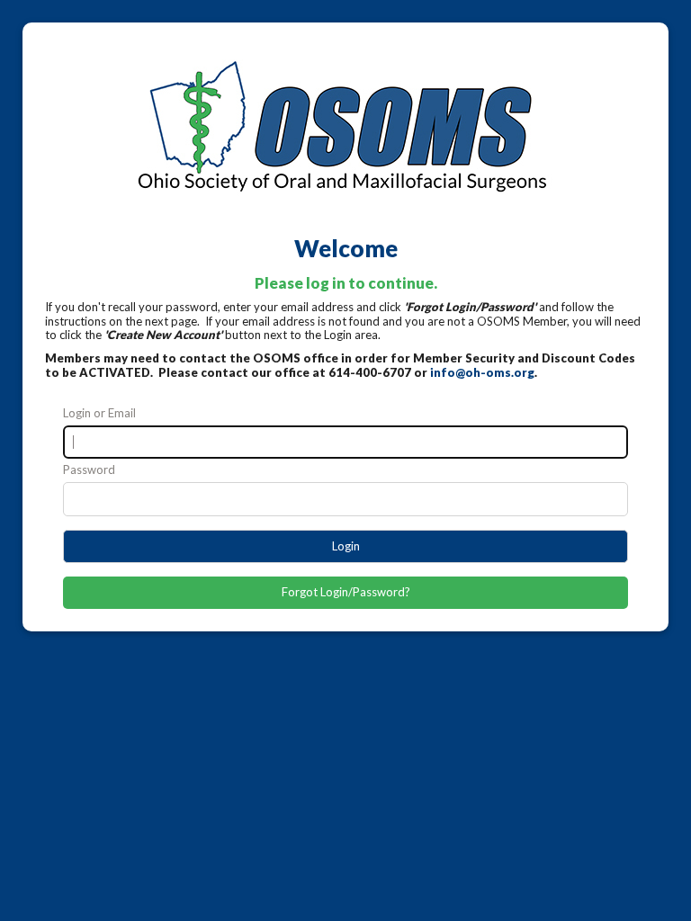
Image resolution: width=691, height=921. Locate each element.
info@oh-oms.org (482, 372)
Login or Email (99, 413)
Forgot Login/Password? (346, 592)
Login (346, 546)
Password (89, 470)
